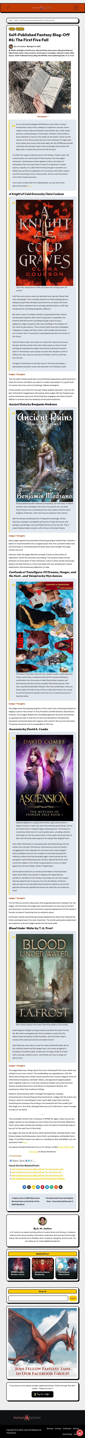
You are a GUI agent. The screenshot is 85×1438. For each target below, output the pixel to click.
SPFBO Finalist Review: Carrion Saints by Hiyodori (18, 1275)
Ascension (53, 50)
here (29, 186)
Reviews (20, 29)
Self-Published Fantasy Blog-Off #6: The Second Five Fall (37, 1169)
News (12, 29)
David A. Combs (63, 53)
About (76, 1434)
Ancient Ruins (42, 50)
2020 (14, 50)
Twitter (70, 1147)
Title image (33, 1152)
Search (42, 1291)
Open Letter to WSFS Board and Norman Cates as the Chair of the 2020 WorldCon (26, 1201)
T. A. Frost (70, 56)
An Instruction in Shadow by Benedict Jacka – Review (42, 1275)
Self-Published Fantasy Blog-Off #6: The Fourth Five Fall (37, 1176)
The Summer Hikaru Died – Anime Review (64, 1274)
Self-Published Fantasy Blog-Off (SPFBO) (31, 56)
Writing (76, 1429)
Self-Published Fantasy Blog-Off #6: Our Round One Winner (38, 1179)
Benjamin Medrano (66, 50)
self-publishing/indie (57, 56)
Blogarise (35, 1430)
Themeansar (11, 1433)
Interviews (67, 1429)
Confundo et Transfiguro (47, 53)
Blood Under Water (17, 53)
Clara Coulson (31, 53)
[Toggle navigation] (8, 7)
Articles (58, 1429)
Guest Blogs (67, 1434)
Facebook (62, 1147)
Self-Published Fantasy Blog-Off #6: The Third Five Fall (36, 1172)
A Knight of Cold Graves (26, 50)
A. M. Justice (21, 46)
